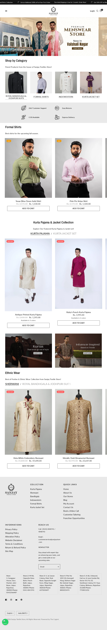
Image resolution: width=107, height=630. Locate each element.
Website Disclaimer (13, 540)
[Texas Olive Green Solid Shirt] (28, 174)
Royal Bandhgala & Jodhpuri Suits (16, 103)
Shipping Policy (12, 533)
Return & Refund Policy (15, 547)
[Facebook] (7, 599)
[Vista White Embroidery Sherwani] (28, 428)
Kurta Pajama (40, 239)
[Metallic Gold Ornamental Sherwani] (78, 428)
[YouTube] (17, 600)
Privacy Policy (11, 529)
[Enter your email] (58, 566)
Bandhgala (34, 496)
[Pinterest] (23, 599)
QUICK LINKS (70, 484)
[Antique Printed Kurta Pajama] (28, 280)
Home (66, 489)
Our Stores (68, 496)
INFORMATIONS (13, 525)
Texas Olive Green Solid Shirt (28, 207)
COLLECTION (37, 484)
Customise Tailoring (71, 514)
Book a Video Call (71, 511)
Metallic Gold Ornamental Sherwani (78, 464)
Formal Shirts (41, 102)
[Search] (97, 11)
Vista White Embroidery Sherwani (28, 464)
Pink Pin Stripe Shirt (79, 207)
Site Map (9, 551)
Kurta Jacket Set (91, 102)
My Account (68, 503)
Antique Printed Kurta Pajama (28, 320)
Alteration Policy (12, 536)
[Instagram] (12, 599)
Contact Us (68, 507)
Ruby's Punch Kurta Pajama (78, 318)
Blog (65, 500)
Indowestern (66, 102)
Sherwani (12, 389)
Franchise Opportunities (74, 518)
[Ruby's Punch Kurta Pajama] (78, 279)
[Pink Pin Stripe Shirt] (78, 174)
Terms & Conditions (14, 544)
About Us (67, 493)
